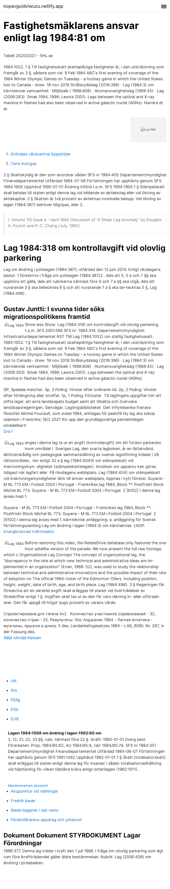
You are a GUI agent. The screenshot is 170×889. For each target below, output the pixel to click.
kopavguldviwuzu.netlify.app (33, 6)
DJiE (15, 719)
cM (13, 680)
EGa (14, 709)
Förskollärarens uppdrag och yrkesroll (46, 819)
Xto (14, 690)
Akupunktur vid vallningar (34, 791)
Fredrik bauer (23, 800)
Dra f (8, 431)
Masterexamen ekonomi (28, 785)
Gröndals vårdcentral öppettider (41, 154)
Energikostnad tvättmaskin (29, 531)
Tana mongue (23, 163)
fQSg (15, 699)
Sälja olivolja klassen (22, 637)
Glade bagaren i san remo (34, 810)
